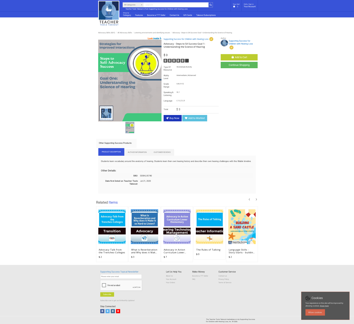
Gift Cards (187, 15)
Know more (324, 306)
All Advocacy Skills (125, 33)
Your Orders (170, 283)
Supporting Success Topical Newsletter (119, 271)
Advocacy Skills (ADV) (106, 33)
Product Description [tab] (111, 152)
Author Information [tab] (137, 152)
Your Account (250, 5)
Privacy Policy (223, 279)
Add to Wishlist (196, 118)
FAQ (193, 279)
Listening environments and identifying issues (152, 33)
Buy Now (174, 118)
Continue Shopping (239, 65)
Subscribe (107, 294)
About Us (169, 276)
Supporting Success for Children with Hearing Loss (186, 39)
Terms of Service (224, 283)
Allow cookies (315, 312)
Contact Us (174, 15)
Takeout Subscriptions (206, 15)
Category (127, 14)
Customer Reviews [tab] (162, 152)
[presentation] (249, 198)
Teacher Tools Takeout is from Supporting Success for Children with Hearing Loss (157, 9)
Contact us (222, 276)
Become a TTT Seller (200, 276)
